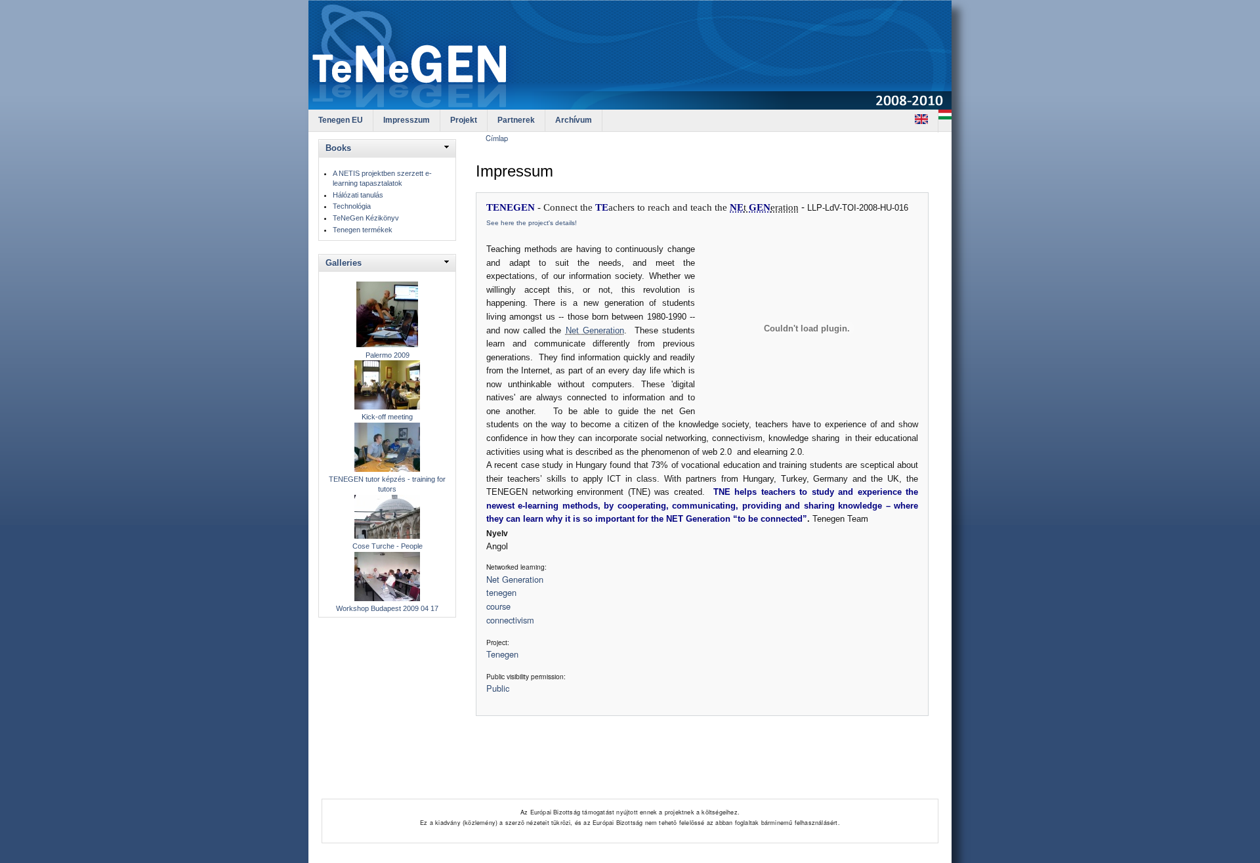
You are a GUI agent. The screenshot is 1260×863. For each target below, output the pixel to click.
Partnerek (516, 120)
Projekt (463, 120)
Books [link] (338, 148)
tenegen (501, 592)
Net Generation (595, 330)
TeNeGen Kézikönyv (366, 218)
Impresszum (406, 120)
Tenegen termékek (362, 230)
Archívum (573, 120)
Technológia (352, 206)
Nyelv (497, 533)
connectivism (510, 620)
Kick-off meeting (387, 417)
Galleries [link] (344, 263)
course (498, 606)
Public (497, 688)
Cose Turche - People (387, 546)
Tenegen (502, 654)
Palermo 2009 (388, 355)
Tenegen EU (340, 120)
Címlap (497, 138)
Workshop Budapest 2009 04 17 (387, 608)
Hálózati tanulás (358, 195)
